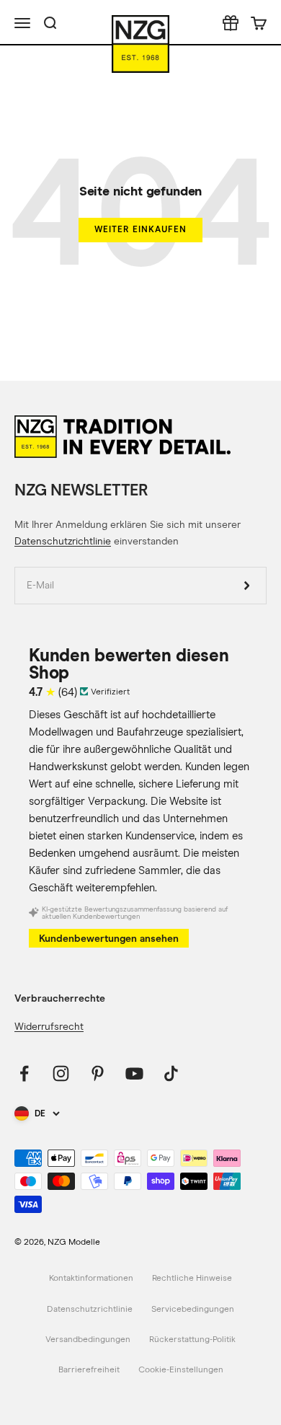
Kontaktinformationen (91, 1278)
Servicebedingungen (192, 1309)
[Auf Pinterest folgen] (97, 1073)
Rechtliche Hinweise (192, 1278)
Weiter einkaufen (140, 229)
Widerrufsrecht (49, 1027)
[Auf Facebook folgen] (24, 1073)
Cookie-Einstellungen (180, 1370)
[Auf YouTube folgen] (134, 1073)
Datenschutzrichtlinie (62, 542)
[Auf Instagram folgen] (61, 1073)
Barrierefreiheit (89, 1370)
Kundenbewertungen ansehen (109, 938)
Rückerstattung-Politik (192, 1340)
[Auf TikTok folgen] (171, 1073)
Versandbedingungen (87, 1340)
